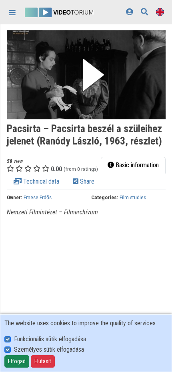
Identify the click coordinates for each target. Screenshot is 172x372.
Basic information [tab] (136, 165)
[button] (86, 74)
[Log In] (129, 12)
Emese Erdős (38, 197)
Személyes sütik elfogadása (49, 349)
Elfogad (17, 361)
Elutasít (42, 361)
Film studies (133, 197)
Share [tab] (86, 181)
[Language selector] (160, 12)
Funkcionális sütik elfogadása (50, 339)
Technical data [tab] (40, 181)
